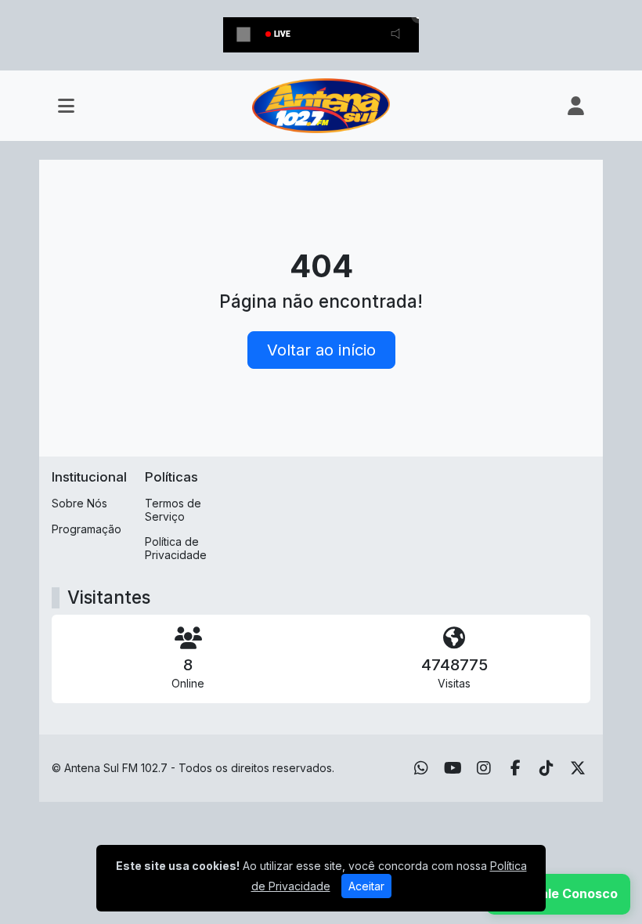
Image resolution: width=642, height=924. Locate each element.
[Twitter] (578, 768)
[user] (575, 105)
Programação (86, 529)
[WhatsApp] (421, 768)
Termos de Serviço (173, 509)
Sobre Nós (79, 503)
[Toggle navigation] (66, 105)
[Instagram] (484, 768)
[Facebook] (515, 768)
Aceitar (366, 886)
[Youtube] (453, 768)
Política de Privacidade (176, 548)
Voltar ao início (321, 350)
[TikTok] (546, 768)
